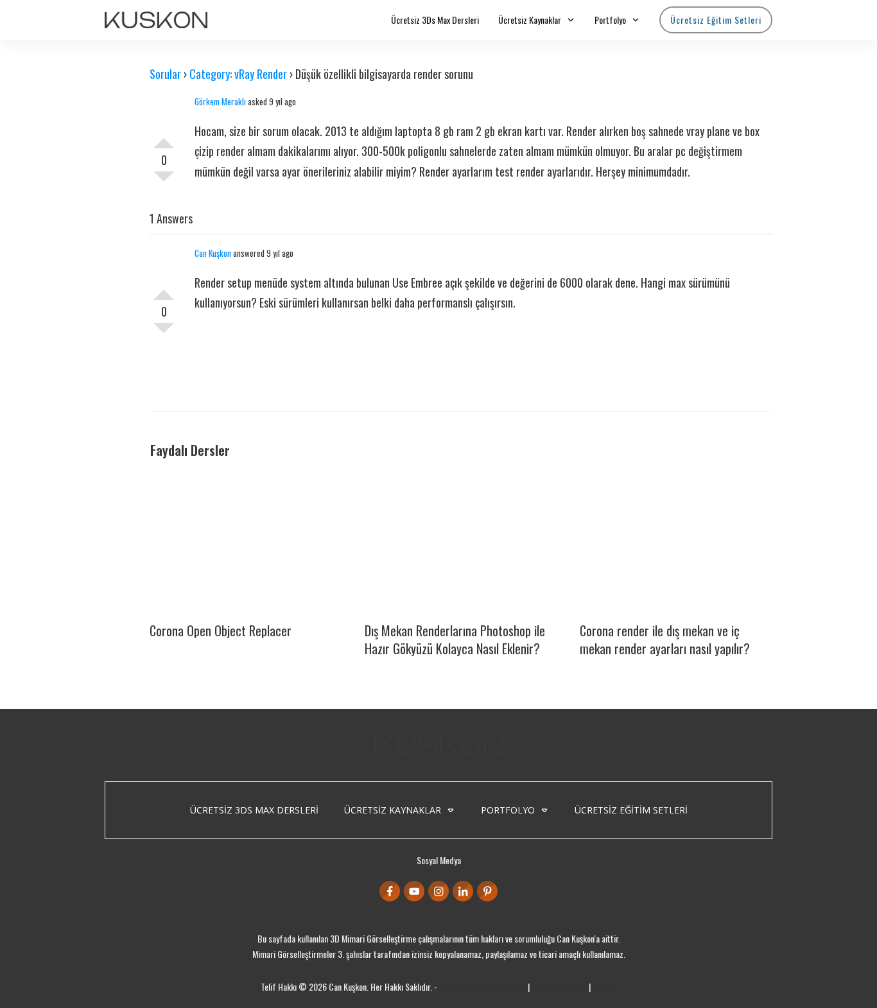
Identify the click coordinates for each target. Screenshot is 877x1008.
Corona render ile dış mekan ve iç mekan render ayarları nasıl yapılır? (665, 639)
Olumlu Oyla (163, 138)
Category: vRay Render (238, 73)
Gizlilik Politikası (559, 986)
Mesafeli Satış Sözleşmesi (482, 986)
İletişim (605, 986)
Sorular (165, 73)
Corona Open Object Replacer (220, 630)
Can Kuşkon (213, 253)
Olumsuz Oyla (163, 181)
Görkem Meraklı (220, 101)
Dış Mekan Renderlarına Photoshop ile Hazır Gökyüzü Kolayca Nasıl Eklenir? (455, 639)
